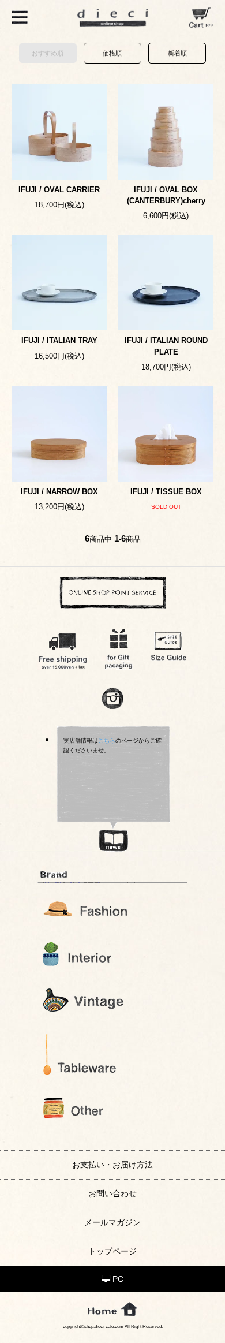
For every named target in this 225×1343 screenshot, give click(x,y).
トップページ (112, 1251)
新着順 (177, 53)
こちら (106, 740)
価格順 (112, 53)
